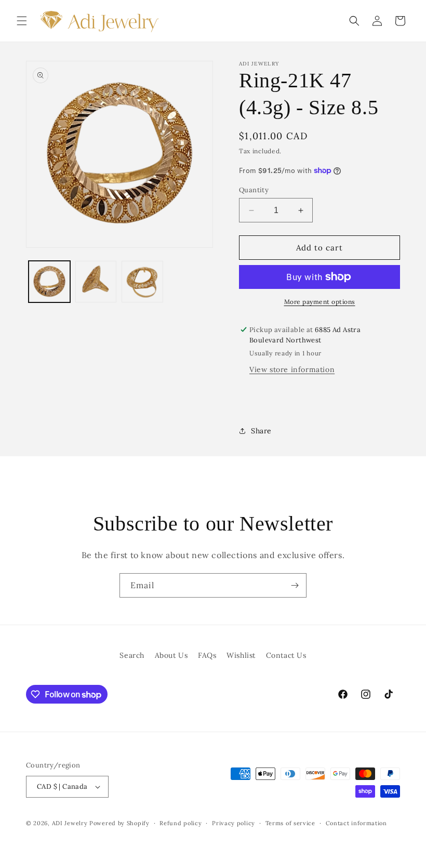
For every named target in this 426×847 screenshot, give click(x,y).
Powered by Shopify (119, 823)
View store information (292, 369)
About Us (171, 655)
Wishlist (241, 655)
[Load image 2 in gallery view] (96, 281)
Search (131, 655)
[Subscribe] (294, 585)
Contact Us (286, 655)
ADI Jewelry (70, 823)
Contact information (356, 823)
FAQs (207, 655)
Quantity (254, 190)
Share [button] (261, 430)
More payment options (319, 302)
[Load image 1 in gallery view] (49, 281)
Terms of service (290, 823)
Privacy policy (233, 823)
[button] (21, 20)
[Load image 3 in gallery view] (142, 281)
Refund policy (180, 823)
